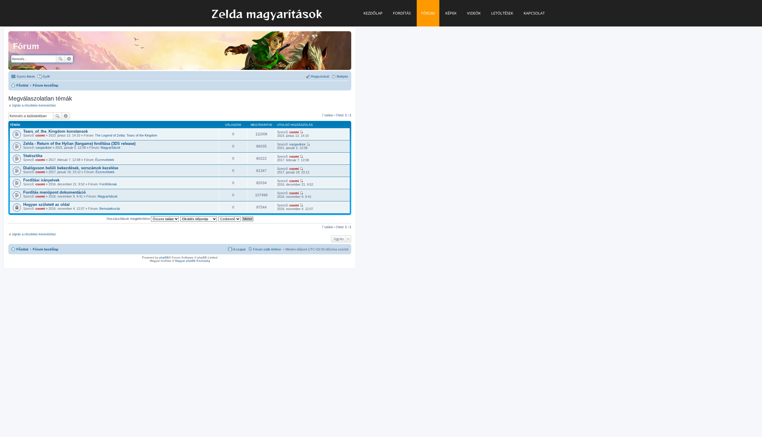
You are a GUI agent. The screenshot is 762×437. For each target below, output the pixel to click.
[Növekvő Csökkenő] (229, 218)
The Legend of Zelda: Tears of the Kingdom (126, 135)
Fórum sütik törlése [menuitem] (267, 249)
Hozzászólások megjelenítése (129, 218)
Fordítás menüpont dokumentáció (54, 192)
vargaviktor (43, 147)
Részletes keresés (69, 58)
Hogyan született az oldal (46, 204)
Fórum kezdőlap (45, 249)
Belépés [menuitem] (342, 76)
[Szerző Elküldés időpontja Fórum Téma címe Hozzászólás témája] (199, 218)
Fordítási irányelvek (41, 180)
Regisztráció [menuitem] (320, 76)
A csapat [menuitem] (239, 249)
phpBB (164, 257)
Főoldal (22, 249)
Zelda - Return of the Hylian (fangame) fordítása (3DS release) (79, 143)
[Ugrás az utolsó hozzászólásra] (301, 132)
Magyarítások (111, 147)
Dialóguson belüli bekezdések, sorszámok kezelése (70, 168)
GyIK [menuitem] (46, 76)
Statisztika (32, 156)
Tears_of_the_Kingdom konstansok (55, 131)
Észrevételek (104, 160)
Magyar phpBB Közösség (192, 260)
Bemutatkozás (109, 208)
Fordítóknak (108, 184)
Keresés (60, 58)
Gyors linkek (26, 76)
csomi (40, 135)
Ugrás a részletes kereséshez (34, 105)
